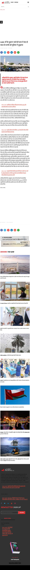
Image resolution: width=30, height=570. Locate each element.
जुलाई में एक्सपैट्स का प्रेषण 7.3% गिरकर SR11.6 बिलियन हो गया (14, 239)
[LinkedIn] (8, 503)
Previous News (8, 237)
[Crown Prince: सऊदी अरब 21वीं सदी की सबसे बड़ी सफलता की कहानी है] (15, 291)
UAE (4, 9)
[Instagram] (15, 503)
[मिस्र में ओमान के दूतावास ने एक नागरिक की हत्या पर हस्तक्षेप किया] (15, 395)
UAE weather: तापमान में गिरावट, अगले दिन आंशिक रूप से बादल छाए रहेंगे (15, 244)
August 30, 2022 (3, 48)
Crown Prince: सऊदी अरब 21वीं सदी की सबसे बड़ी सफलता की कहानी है (14, 303)
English (12, 2)
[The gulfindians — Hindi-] (6, 2)
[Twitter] (4, 503)
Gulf (1, 9)
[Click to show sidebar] (1, 22)
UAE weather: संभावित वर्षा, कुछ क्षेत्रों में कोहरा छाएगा (10, 355)
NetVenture (19, 568)
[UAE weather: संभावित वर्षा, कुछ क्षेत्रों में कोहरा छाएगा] (15, 343)
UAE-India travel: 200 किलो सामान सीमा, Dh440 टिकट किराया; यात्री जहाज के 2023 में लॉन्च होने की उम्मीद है (14, 459)
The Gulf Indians (8, 567)
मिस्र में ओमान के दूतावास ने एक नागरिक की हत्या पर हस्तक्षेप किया (12, 407)
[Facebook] (1, 503)
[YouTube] (11, 503)
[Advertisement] (15, 25)
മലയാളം (16, 2)
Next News (23, 242)
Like (10, 48)
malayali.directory (15, 563)
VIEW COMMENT (10, 222)
